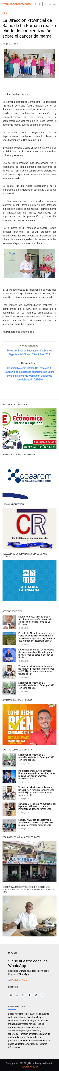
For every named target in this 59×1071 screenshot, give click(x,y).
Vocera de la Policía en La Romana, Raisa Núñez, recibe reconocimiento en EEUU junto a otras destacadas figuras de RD (36, 670)
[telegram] (10, 995)
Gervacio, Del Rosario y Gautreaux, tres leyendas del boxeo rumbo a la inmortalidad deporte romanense (37, 806)
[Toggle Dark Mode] (45, 4)
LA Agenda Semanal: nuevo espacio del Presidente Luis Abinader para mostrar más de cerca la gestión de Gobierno (36, 653)
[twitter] (35, 995)
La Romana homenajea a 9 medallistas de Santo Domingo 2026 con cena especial (36, 685)
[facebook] (35, 4)
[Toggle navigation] (54, 3)
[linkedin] (17, 995)
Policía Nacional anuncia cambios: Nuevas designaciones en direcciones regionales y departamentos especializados (36, 775)
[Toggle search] (50, 4)
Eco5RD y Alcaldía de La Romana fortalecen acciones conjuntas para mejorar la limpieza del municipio (35, 822)
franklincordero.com (17, 4)
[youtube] (23, 995)
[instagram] (39, 4)
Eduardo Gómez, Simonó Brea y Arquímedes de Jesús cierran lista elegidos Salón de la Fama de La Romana (35, 620)
